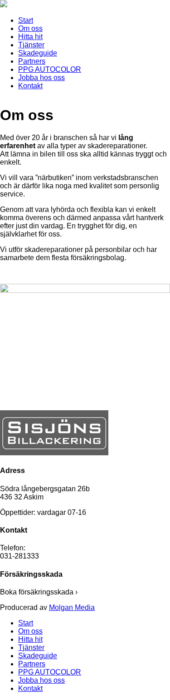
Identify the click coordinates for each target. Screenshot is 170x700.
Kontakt (30, 86)
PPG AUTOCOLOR (49, 69)
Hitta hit (30, 36)
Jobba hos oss (41, 77)
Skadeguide (37, 53)
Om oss (30, 28)
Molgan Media (72, 607)
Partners (31, 61)
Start (25, 20)
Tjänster (31, 45)
